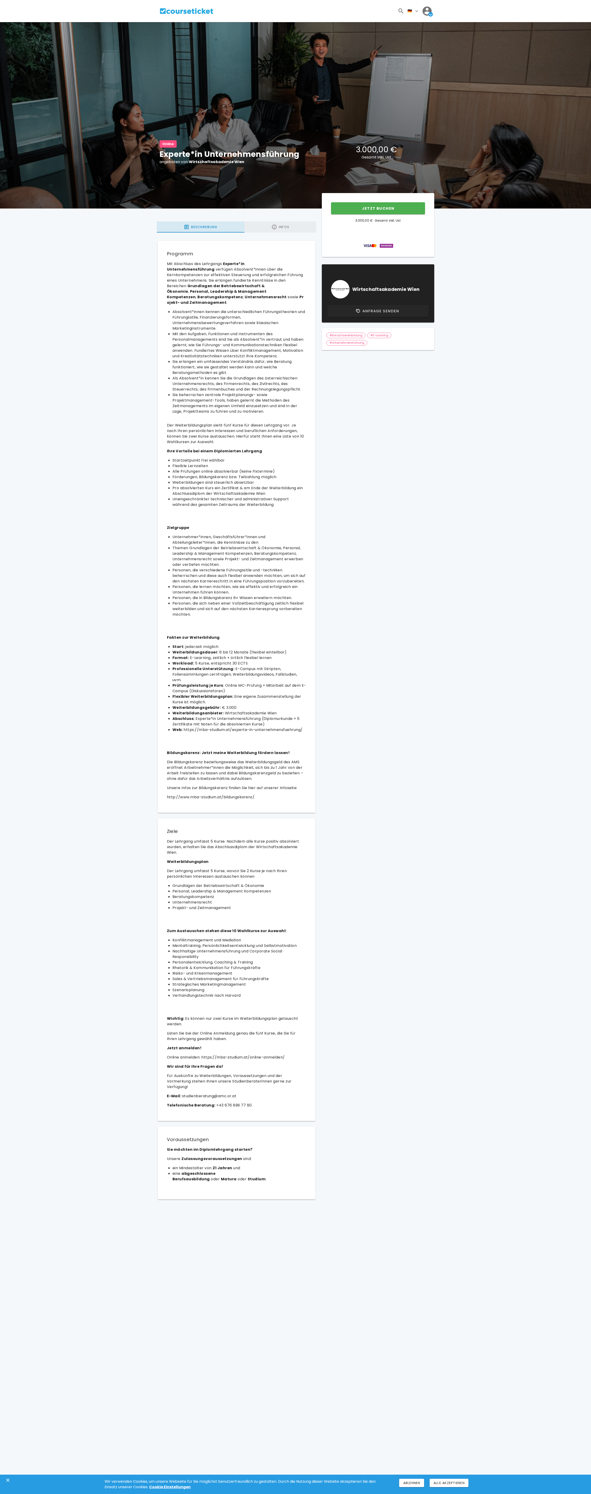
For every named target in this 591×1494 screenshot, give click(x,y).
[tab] (200, 227)
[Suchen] (401, 11)
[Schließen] (8, 1480)
